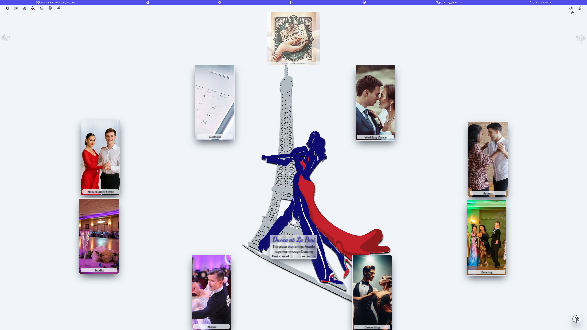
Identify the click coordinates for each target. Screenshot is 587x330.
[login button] (571, 8)
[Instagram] (220, 2)
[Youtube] (292, 2)
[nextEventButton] (581, 39)
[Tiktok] (365, 2)
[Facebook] (147, 2)
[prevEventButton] (5, 39)
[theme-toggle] (579, 8)
